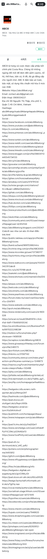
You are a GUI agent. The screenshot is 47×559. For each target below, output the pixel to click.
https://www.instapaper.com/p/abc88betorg (23, 419)
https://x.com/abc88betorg (15, 129)
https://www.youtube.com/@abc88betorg (22, 125)
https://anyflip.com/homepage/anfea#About (23, 384)
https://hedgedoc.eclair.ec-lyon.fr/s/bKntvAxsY (15, 409)
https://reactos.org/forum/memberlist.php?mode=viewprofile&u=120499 (23, 366)
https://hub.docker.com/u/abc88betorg (21, 203)
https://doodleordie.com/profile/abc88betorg (23, 503)
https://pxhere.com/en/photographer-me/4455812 (20, 451)
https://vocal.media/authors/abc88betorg (22, 487)
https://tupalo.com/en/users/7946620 (20, 512)
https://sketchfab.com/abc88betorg (19, 217)
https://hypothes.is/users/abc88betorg (21, 498)
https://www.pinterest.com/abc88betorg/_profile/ (23, 134)
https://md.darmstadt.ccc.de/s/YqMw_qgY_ (23, 378)
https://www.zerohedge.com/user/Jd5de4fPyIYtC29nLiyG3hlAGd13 (23, 430)
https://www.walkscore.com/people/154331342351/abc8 (23, 264)
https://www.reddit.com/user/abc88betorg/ (23, 143)
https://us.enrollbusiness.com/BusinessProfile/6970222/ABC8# (23, 328)
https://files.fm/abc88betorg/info (18, 466)
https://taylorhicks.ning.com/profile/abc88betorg (23, 257)
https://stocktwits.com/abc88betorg (20, 291)
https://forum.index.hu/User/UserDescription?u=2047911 (23, 300)
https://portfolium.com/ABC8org (18, 350)
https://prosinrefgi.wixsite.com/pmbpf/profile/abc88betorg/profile (23, 169)
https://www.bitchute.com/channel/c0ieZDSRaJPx (23, 278)
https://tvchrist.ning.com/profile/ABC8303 (22, 248)
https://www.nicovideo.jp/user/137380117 (22, 252)
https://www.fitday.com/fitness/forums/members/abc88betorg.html (23, 542)
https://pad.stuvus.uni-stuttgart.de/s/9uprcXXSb (14, 402)
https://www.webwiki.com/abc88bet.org (22, 305)
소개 (39, 59)
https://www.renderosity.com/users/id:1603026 (23, 314)
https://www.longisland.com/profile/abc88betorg (23, 535)
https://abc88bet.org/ (21, 90)
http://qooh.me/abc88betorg (16, 308)
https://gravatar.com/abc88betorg (19, 164)
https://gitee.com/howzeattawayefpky (21, 178)
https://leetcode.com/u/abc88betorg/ (20, 287)
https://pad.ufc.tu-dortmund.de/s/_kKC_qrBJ (15, 444)
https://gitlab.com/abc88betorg (17, 192)
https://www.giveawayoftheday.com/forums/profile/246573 (23, 345)
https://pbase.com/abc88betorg (18, 284)
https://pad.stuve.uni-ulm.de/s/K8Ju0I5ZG (22, 477)
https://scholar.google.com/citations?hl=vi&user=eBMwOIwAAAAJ (20, 187)
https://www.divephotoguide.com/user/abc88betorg (23, 518)
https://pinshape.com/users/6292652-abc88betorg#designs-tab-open (21, 528)
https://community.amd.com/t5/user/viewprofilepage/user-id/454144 (23, 222)
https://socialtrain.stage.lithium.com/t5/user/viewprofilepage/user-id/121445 (23, 493)
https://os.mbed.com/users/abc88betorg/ (22, 523)
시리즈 (24, 59)
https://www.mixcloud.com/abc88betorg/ (22, 199)
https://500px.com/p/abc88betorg (19, 206)
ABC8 (5, 28)
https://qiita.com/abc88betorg (17, 371)
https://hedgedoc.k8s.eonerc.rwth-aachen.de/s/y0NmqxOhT (19, 391)
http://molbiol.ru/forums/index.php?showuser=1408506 (19, 335)
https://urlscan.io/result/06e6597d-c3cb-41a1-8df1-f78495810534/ (22, 321)
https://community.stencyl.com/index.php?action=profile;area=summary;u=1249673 (23, 359)
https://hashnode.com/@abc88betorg (20, 396)
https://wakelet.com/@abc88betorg (19, 273)
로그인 (40, 4)
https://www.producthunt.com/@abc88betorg (23, 212)
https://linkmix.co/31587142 (15, 354)
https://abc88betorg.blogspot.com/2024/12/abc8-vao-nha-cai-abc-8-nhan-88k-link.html (23, 231)
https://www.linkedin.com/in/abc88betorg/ (23, 150)
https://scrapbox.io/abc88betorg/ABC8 (21, 340)
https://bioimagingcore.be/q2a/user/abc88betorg (23, 549)
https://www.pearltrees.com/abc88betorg (22, 294)
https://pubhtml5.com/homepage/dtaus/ (22, 414)
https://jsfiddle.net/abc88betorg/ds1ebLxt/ (23, 375)
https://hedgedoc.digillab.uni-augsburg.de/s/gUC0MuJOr (16, 472)
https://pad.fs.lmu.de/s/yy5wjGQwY (19, 424)
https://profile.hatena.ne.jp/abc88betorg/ (22, 175)
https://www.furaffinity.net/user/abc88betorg (23, 437)
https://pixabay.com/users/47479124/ (20, 182)
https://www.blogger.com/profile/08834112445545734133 (23, 155)
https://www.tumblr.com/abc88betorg (20, 139)
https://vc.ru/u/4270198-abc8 (16, 269)
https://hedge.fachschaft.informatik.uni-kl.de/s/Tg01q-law (21, 482)
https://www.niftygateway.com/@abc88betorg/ (23, 461)
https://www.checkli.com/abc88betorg (21, 509)
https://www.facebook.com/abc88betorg (22, 122)
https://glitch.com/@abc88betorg (18, 456)
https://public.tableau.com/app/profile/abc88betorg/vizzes (23, 240)
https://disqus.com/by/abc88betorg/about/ (23, 196)
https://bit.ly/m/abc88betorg (16, 160)
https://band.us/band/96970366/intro (20, 245)
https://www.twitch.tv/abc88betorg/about (22, 146)
